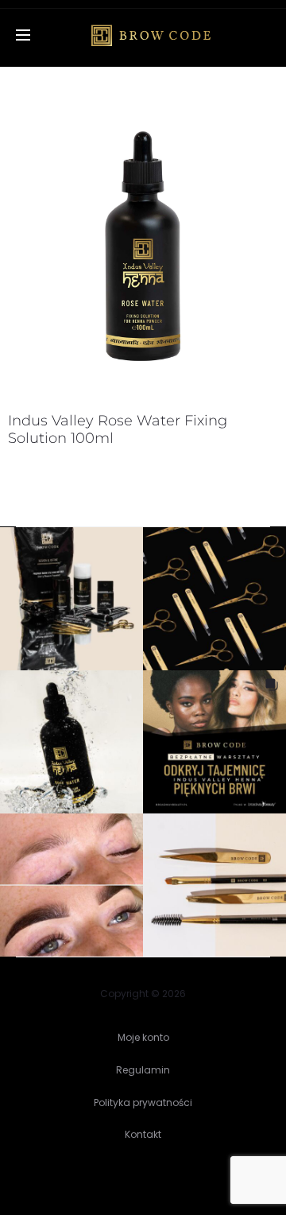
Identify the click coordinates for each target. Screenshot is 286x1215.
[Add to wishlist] (258, 151)
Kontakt (143, 1134)
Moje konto (143, 1037)
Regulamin (143, 1070)
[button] (71, 598)
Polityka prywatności (143, 1102)
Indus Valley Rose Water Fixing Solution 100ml (117, 429)
